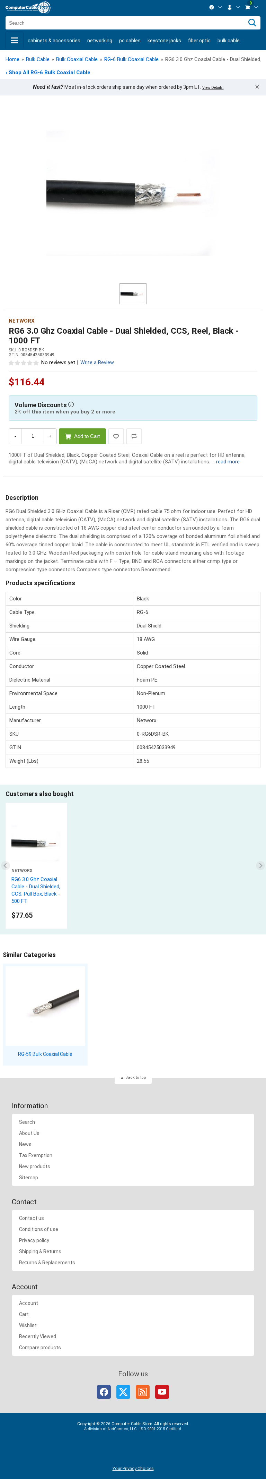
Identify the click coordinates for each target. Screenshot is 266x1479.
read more (228, 462)
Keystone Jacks (164, 40)
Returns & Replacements (47, 1262)
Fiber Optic (199, 40)
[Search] (252, 23)
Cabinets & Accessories (54, 40)
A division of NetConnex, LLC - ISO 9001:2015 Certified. (133, 1429)
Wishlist (28, 1325)
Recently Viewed (37, 1336)
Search (27, 1122)
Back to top (135, 1077)
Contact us (31, 1218)
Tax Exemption (35, 1155)
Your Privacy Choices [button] (133, 1468)
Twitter (123, 1392)
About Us (29, 1133)
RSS (143, 1392)
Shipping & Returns (40, 1251)
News (25, 1144)
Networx (22, 321)
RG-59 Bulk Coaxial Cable (45, 1054)
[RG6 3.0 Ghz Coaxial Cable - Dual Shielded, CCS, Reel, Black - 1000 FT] (133, 193)
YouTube (162, 1392)
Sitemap (28, 1177)
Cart (24, 1314)
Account (28, 1303)
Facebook (104, 1392)
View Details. (213, 87)
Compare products (40, 1347)
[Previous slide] (5, 865)
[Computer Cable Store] (28, 7)
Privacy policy (34, 1240)
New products (34, 1166)
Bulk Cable (229, 40)
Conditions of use (38, 1229)
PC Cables (130, 40)
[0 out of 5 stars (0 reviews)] (24, 362)
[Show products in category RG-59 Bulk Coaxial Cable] (45, 1006)
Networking (99, 40)
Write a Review (97, 363)
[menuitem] (215, 7)
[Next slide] (260, 865)
